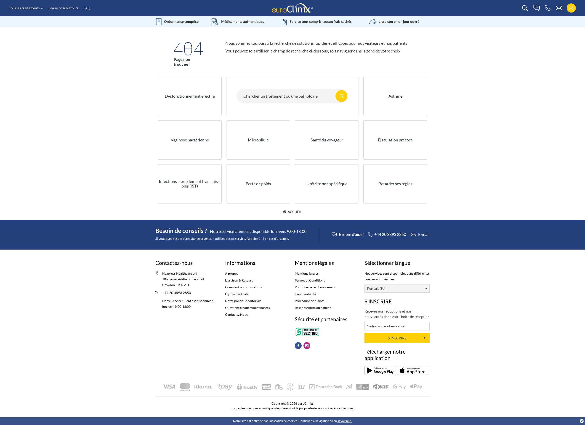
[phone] (547, 8)
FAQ (87, 8)
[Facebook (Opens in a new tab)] (298, 345)
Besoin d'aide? (351, 234)
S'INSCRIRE (397, 338)
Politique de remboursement (315, 287)
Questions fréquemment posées (247, 308)
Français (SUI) (376, 288)
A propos (231, 273)
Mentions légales (307, 273)
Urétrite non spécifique (326, 183)
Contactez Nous (236, 314)
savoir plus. (345, 421)
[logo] (292, 8)
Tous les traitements (24, 8)
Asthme (395, 96)
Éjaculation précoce (395, 139)
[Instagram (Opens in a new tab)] (306, 345)
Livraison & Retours (63, 8)
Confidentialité (305, 294)
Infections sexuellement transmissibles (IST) (190, 183)
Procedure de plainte (309, 301)
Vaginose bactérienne (190, 139)
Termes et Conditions (310, 280)
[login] (571, 8)
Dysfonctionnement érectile (190, 96)
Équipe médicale (236, 294)
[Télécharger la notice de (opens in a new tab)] (379, 370)
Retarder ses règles (395, 183)
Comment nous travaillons (244, 287)
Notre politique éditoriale (243, 301)
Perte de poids (258, 183)
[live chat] (536, 8)
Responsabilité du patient (313, 308)
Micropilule (258, 139)
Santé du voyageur (327, 139)
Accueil (295, 212)
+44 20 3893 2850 (176, 293)
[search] (525, 8)
